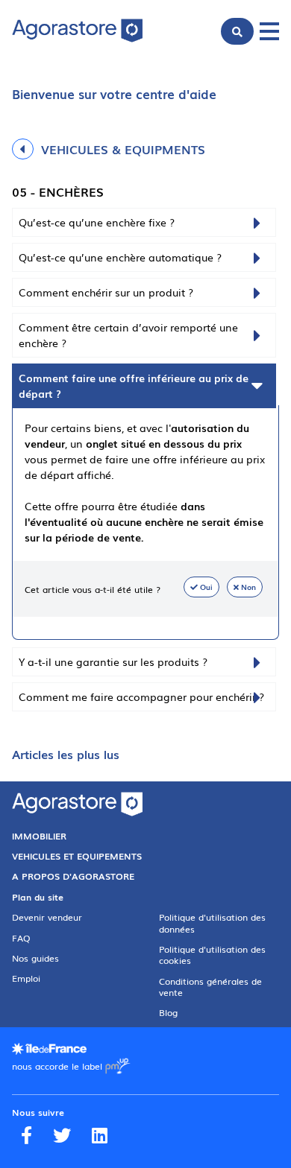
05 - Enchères (58, 191)
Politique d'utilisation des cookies (212, 954)
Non (248, 586)
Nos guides (35, 958)
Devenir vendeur (47, 917)
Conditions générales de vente (210, 986)
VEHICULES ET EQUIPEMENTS (77, 856)
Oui (206, 586)
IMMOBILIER (39, 835)
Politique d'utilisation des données (212, 922)
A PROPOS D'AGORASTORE (73, 876)
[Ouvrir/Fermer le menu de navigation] (269, 31)
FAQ (21, 938)
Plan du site (37, 897)
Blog (168, 1012)
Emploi (26, 978)
